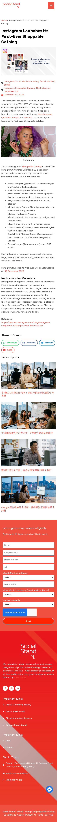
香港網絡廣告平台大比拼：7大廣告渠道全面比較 (27, 433)
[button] (10, 343)
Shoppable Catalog (25, 88)
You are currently (11, 600)
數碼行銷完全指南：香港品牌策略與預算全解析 (26, 470)
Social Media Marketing (27, 81)
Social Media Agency (14, 815)
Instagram (9, 81)
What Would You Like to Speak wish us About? (26, 590)
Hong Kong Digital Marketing (39, 811)
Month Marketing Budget (15, 573)
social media (20, 677)
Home (4, 20)
